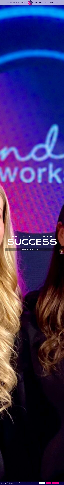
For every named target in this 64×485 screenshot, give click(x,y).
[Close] (63, 483)
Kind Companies (38, 2)
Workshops (23, 2)
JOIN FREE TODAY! (31, 32)
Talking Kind (45, 2)
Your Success (16, 2)
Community (9, 2)
